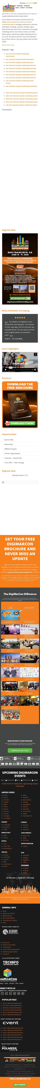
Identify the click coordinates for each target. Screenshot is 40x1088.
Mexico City (26, 836)
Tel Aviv (5, 838)
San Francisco (27, 811)
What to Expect (7, 916)
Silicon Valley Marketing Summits (13, 1037)
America (5, 855)
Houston (6, 813)
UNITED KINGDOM (27, 843)
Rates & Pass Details (9, 945)
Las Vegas (6, 816)
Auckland (25, 868)
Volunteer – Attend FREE (13, 458)
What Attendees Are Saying (15, 310)
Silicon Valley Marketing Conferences (13, 1012)
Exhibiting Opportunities (10, 952)
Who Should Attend (9, 918)
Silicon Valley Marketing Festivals (13, 1028)
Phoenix (25, 807)
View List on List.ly (8, 45)
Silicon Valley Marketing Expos (12, 1015)
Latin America (7, 864)
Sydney (25, 873)
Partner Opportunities (12, 453)
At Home (6, 859)
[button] (32, 317)
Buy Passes (6, 942)
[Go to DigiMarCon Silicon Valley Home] (8, 12)
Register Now (8, 230)
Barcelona (6, 827)
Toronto (25, 827)
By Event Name (10, 780)
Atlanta (5, 795)
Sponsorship (9, 440)
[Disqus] (20, 140)
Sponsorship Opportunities (11, 949)
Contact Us (6, 954)
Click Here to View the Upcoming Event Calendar (20, 784)
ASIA (22, 853)
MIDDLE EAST (6, 833)
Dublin (5, 829)
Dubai (5, 835)
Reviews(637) (28, 3)
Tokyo (25, 862)
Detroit (5, 809)
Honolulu (6, 811)
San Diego (26, 809)
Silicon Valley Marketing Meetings (13, 1030)
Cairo (5, 844)
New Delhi (26, 855)
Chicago (5, 802)
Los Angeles (6, 818)
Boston (5, 797)
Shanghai (25, 858)
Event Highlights (10, 348)
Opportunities (9, 434)
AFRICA (4, 841)
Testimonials (7, 947)
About (4, 911)
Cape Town (6, 846)
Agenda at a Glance (9, 913)
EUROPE (4, 822)
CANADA (24, 822)
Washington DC (27, 816)
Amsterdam (6, 825)
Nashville (25, 797)
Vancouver (26, 830)
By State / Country (27, 780)
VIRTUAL (4, 852)
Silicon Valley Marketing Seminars (13, 1035)
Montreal (25, 825)
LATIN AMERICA (26, 833)
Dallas (5, 804)
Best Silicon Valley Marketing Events (13, 1008)
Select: (2, 780)
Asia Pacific (6, 857)
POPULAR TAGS (9, 1000)
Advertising (9, 444)
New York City (27, 800)
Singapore (26, 860)
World (5, 866)
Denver (5, 807)
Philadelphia (26, 804)
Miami (24, 795)
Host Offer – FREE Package (14, 463)
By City (18, 780)
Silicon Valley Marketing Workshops (13, 1039)
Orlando (25, 802)
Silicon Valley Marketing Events (12, 1003)
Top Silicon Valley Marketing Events (13, 1010)
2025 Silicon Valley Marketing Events (13, 1005)
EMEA (5, 862)
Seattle (25, 813)
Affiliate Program (11, 449)
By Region (36, 780)
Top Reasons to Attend (10, 920)
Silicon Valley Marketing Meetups (13, 1033)
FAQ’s (4, 922)
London (25, 846)
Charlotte (6, 800)
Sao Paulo (26, 840)
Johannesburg (7, 848)
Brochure (6, 378)
